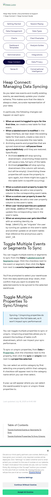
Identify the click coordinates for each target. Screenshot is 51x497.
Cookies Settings (25, 477)
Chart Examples (37, 38)
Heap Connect (10, 16)
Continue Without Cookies (25, 485)
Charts (14, 38)
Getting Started (14, 24)
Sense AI (14, 69)
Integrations (37, 55)
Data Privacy (37, 62)
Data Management (14, 31)
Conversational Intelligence (37, 70)
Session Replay (37, 24)
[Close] (48, 451)
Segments (8, 261)
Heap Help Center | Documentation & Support (20, 14)
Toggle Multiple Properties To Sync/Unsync (26, 436)
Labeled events (34, 258)
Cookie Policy (35, 472)
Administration (14, 55)
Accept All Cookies (25, 492)
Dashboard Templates (14, 46)
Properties (8, 352)
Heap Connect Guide (25, 16)
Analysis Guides (37, 45)
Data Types (37, 31)
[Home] (20, 4)
